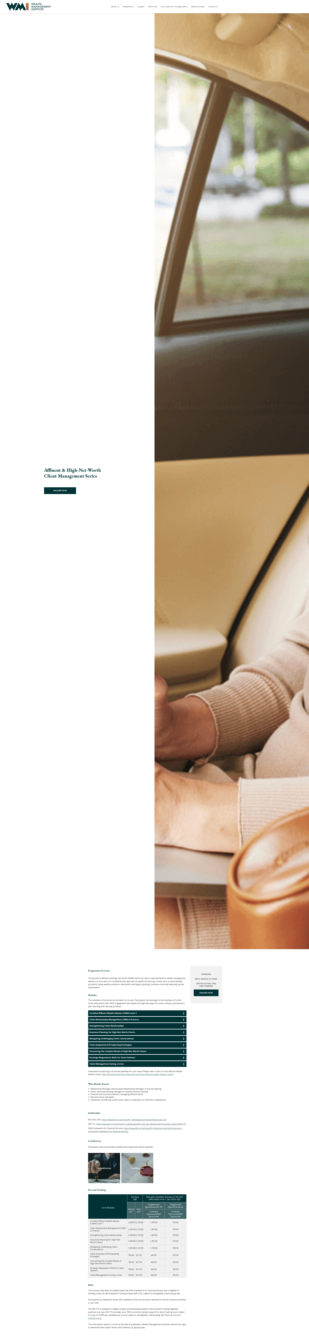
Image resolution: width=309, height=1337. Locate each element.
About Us (115, 6)
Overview (206, 974)
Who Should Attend (206, 979)
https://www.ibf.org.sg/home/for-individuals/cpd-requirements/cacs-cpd (134, 1119)
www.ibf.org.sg (94, 1318)
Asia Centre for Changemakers (174, 6)
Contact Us (213, 6)
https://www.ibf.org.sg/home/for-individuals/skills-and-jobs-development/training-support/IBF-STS (141, 1124)
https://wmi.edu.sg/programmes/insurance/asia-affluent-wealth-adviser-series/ (137, 1074)
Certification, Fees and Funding (206, 984)
